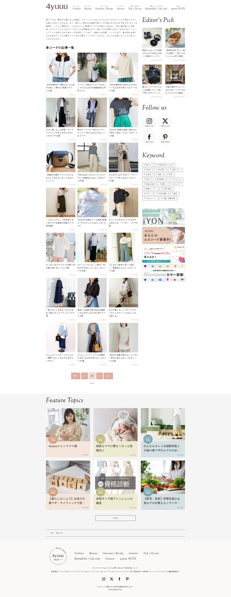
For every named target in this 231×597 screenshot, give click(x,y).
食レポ (148, 165)
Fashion (79, 553)
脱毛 (175, 194)
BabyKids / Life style (87, 559)
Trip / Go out (151, 553)
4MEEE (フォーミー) (150, 571)
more (115, 518)
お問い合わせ (118, 568)
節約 (160, 175)
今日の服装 (162, 194)
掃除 (163, 184)
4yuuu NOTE (128, 559)
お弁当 (148, 175)
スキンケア (176, 184)
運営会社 (137, 571)
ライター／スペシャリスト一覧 (120, 571)
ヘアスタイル (176, 179)
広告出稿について (131, 568)
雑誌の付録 (150, 184)
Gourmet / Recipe (113, 553)
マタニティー (151, 198)
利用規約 (54, 571)
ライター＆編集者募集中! (169, 571)
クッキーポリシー (100, 571)
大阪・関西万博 (169, 198)
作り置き (161, 170)
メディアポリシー (66, 571)
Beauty (93, 553)
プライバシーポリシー (83, 571)
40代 (171, 175)
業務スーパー (151, 189)
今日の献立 (167, 189)
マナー (148, 194)
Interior (133, 553)
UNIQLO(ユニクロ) (165, 165)
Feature (110, 559)
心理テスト (176, 170)
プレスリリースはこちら (101, 568)
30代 (148, 179)
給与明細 (160, 179)
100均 (148, 170)
